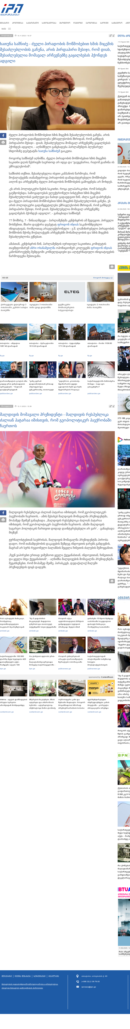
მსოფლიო (64, 23)
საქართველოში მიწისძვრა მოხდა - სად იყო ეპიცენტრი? (101, 384)
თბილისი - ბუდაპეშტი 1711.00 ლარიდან (69, 344)
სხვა (4, 29)
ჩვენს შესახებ (23, 976)
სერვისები (40, 976)
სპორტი (104, 23)
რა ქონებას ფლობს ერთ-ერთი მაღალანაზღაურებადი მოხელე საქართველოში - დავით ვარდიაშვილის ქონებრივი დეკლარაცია (42, 663)
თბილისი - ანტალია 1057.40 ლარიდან (10, 344)
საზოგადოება (49, 23)
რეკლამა (54, 976)
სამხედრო (117, 23)
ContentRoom (107, 677)
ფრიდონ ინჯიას (68, 224)
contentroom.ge (7, 712)
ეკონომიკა (91, 23)
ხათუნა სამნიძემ (49, 151)
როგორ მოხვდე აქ (102, 278)
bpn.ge (3, 669)
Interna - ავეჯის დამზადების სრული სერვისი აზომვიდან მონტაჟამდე (13, 702)
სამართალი (32, 23)
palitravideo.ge (6, 393)
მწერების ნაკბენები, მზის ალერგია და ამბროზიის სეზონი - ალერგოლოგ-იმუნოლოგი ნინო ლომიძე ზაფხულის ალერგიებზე (42, 705)
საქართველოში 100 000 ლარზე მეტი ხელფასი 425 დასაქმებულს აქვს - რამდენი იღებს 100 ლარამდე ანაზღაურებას (13, 662)
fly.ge (2, 356)
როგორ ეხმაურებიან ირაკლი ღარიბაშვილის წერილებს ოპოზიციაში (70, 659)
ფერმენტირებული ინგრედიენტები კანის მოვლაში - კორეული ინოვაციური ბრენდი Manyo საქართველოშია (99, 705)
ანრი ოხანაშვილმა (42, 248)
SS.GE (5, 278)
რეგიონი (78, 23)
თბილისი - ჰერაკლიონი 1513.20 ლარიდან (41, 344)
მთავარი (4, 23)
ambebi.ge (4, 631)
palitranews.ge (64, 669)
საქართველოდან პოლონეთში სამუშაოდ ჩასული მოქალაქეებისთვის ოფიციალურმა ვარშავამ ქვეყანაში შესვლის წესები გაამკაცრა (101, 664)
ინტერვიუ (124, 139)
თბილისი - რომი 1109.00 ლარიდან (100, 344)
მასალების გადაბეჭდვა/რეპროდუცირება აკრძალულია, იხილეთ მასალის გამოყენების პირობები (30, 986)
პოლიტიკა (17, 23)
